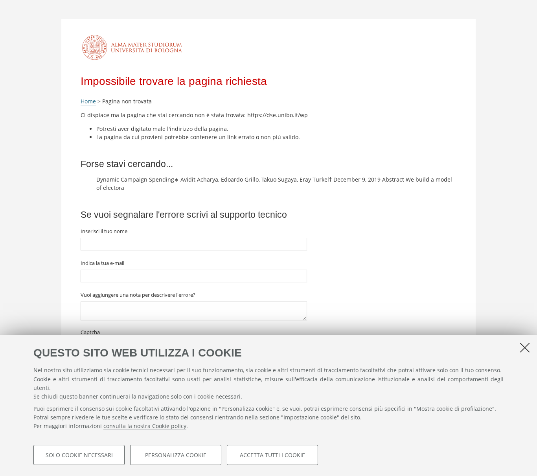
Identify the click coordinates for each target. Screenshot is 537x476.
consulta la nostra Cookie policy (144, 426)
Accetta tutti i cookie (272, 455)
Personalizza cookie (175, 455)
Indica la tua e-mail (102, 262)
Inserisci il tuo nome (104, 231)
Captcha (90, 332)
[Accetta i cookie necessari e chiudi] (525, 347)
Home (88, 101)
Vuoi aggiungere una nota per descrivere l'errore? (138, 294)
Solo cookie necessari (79, 455)
